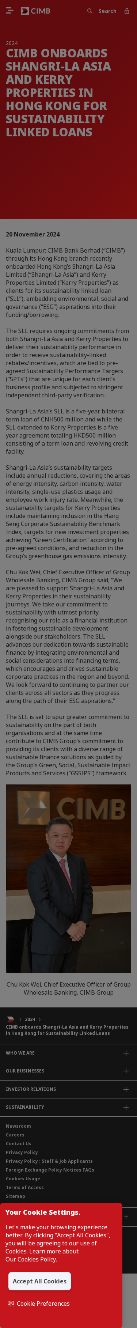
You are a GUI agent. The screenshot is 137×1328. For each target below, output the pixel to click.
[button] (39, 1303)
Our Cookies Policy (30, 1259)
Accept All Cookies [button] (39, 1281)
